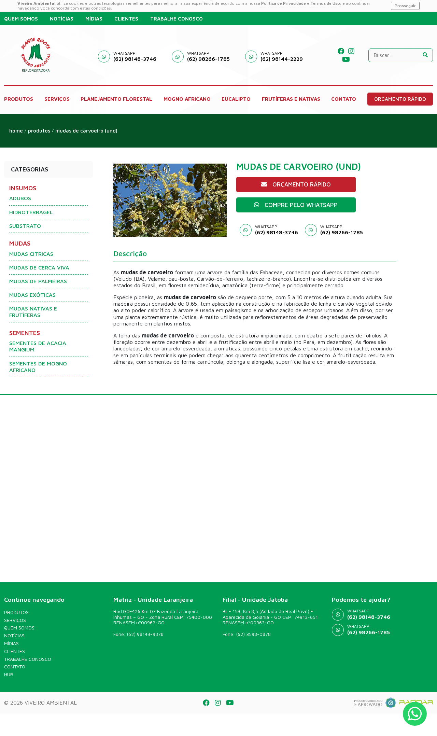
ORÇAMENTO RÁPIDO (400, 99)
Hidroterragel (31, 212)
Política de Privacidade (283, 3)
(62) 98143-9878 (145, 634)
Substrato (25, 226)
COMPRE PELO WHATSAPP (301, 205)
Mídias (11, 643)
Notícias (14, 635)
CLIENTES (126, 19)
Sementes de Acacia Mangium (37, 346)
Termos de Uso (325, 3)
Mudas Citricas (31, 254)
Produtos (16, 612)
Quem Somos (19, 627)
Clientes (14, 651)
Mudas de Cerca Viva (39, 267)
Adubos (20, 198)
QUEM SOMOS (21, 19)
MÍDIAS (93, 19)
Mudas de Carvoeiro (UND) (86, 131)
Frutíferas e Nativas (291, 99)
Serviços (15, 620)
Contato (14, 666)
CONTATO (343, 99)
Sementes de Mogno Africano (38, 366)
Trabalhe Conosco (27, 659)
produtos (39, 131)
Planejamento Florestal (116, 99)
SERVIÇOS (57, 99)
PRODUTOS (18, 99)
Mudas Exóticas (32, 295)
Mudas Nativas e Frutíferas (33, 311)
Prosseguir (405, 5)
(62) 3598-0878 (253, 634)
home (16, 131)
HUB (8, 674)
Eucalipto (236, 99)
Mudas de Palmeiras (38, 281)
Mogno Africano (187, 99)
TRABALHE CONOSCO (176, 19)
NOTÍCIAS (61, 19)
